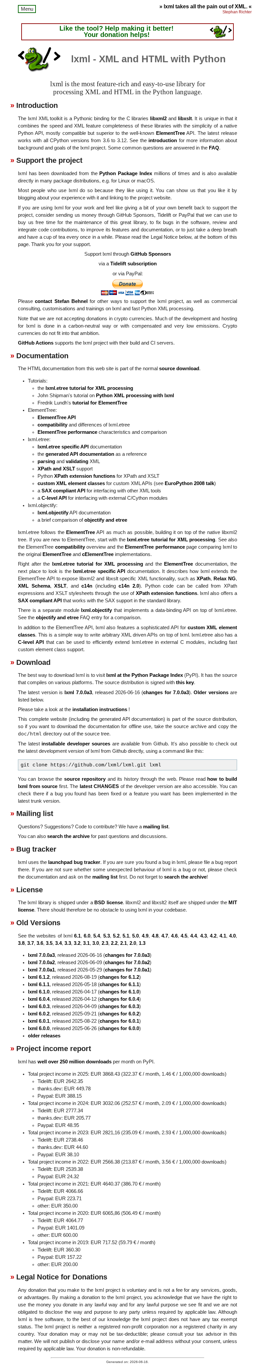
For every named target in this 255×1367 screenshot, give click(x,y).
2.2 (114, 943)
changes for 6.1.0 (119, 991)
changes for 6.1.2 (119, 977)
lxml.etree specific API (63, 446)
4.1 (222, 936)
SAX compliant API (63, 490)
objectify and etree (105, 520)
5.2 (116, 936)
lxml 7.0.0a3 (78, 692)
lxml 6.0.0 (38, 1028)
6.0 (87, 936)
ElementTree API (57, 417)
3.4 (58, 943)
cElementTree (98, 554)
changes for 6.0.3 (119, 1006)
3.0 (95, 943)
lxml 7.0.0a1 (41, 969)
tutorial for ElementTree (99, 403)
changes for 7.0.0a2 (127, 962)
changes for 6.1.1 (119, 984)
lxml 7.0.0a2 (41, 962)
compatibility (52, 424)
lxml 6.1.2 (38, 977)
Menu (27, 9)
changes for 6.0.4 (119, 999)
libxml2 (158, 118)
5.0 (135, 936)
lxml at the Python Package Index (144, 675)
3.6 (40, 943)
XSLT (60, 586)
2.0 (132, 943)
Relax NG (224, 578)
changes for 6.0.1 (119, 1021)
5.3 (106, 936)
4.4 (193, 936)
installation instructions (99, 709)
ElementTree (170, 133)
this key (185, 682)
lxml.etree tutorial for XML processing (89, 388)
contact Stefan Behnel (61, 301)
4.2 (213, 936)
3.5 (49, 943)
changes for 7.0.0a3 (166, 692)
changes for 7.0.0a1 (127, 969)
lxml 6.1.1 (38, 984)
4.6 (174, 936)
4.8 (155, 936)
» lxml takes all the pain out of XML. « (205, 6)
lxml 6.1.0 (38, 991)
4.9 (145, 936)
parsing (46, 461)
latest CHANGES (99, 786)
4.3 (203, 936)
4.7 (164, 936)
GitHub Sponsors (150, 254)
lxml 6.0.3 (38, 1006)
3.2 (77, 943)
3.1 (86, 943)
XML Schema (34, 586)
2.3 (105, 943)
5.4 (96, 936)
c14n (86, 586)
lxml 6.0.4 (38, 999)
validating (77, 461)
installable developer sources (76, 743)
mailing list (155, 826)
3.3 (67, 943)
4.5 (184, 936)
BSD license (108, 902)
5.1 (126, 936)
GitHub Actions (35, 343)
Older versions (211, 692)
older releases (44, 1035)
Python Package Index (125, 173)
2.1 (123, 943)
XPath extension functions (84, 476)
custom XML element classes (71, 483)
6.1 (77, 936)
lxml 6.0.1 (38, 1021)
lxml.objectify (53, 512)
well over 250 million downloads (75, 1061)
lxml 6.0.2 (38, 1013)
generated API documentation (79, 454)
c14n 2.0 (129, 586)
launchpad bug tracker (74, 862)
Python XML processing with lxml (135, 395)
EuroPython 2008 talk (189, 483)
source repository (85, 779)
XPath (204, 578)
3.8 (21, 943)
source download (179, 368)
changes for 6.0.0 (119, 1028)
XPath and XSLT (56, 468)
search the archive (68, 836)
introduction (162, 140)
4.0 (232, 936)
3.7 (30, 943)
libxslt (185, 118)
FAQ (214, 147)
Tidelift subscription (133, 263)
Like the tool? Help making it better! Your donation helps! (116, 32)
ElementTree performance (67, 432)
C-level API (54, 498)
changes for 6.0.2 (119, 1013)
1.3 (142, 943)
